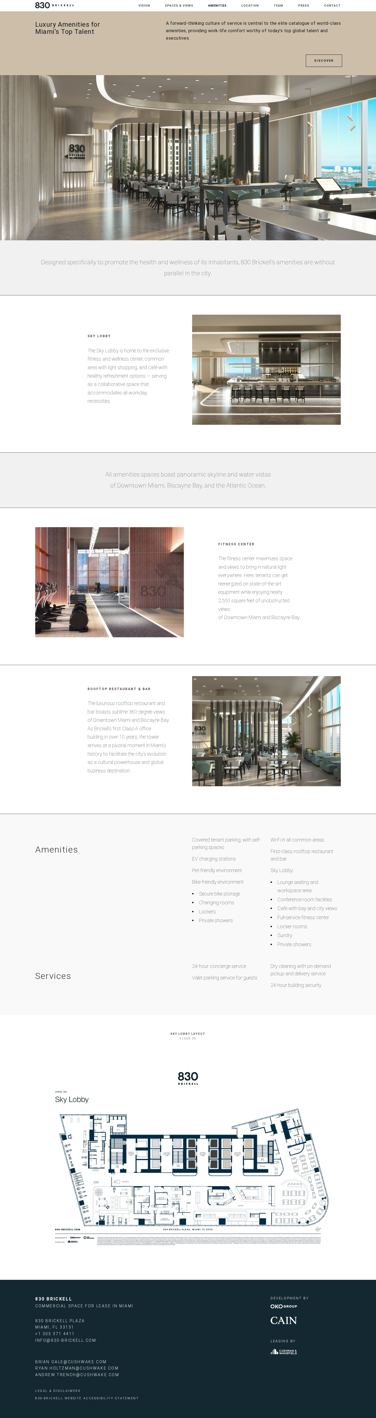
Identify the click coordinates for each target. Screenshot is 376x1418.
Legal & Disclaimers (57, 1391)
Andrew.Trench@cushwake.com (77, 1375)
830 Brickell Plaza (60, 1321)
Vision (144, 5)
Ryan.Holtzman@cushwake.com (77, 1368)
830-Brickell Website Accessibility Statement (87, 1398)
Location (250, 5)
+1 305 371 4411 (55, 1334)
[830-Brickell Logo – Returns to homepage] (54, 5)
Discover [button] (324, 60)
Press (303, 5)
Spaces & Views (179, 5)
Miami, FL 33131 (54, 1327)
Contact (332, 5)
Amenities (217, 5)
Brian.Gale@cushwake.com (71, 1362)
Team (278, 5)
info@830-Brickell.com (65, 1340)
